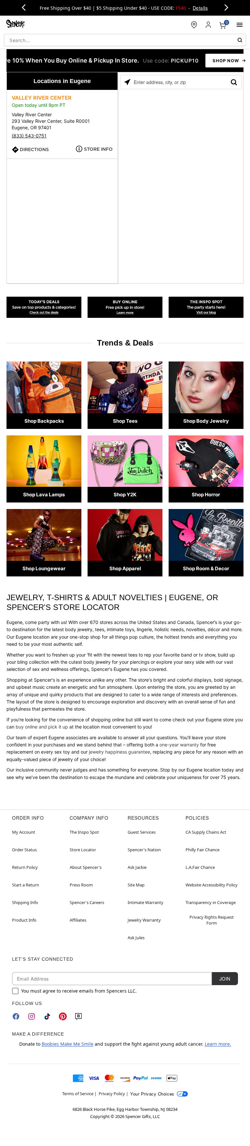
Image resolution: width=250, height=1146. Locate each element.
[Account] (208, 24)
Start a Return (25, 885)
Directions (34, 149)
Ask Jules (136, 938)
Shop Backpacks (44, 421)
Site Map (136, 885)
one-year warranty (179, 744)
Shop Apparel (125, 568)
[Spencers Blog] (206, 307)
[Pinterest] (63, 1016)
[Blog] (78, 1016)
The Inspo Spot (84, 832)
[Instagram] (31, 1016)
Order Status (24, 850)
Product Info (24, 920)
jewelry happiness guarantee (119, 752)
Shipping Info (25, 902)
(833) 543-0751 (29, 135)
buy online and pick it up (42, 726)
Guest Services (142, 832)
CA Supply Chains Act (206, 832)
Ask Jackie (137, 867)
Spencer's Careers (87, 902)
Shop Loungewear (43, 568)
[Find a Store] (194, 24)
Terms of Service (77, 1093)
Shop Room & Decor (206, 568)
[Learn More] (125, 307)
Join (224, 978)
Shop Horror (206, 494)
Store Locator (83, 850)
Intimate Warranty (145, 902)
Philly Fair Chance (202, 850)
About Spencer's (86, 867)
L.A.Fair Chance (200, 867)
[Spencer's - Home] (15, 25)
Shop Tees (125, 421)
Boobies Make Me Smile (67, 1044)
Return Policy (25, 867)
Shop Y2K (125, 494)
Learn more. (218, 1044)
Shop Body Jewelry (206, 421)
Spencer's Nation (144, 850)
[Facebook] (16, 1016)
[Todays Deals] (44, 307)
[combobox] (125, 40)
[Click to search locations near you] (127, 82)
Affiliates (78, 920)
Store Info (98, 149)
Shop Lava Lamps (44, 494)
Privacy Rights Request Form (211, 920)
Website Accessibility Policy (212, 885)
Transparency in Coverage (211, 902)
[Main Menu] (239, 25)
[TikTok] (47, 1016)
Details (200, 8)
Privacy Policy (112, 1093)
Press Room (81, 885)
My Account (23, 832)
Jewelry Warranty (144, 920)
